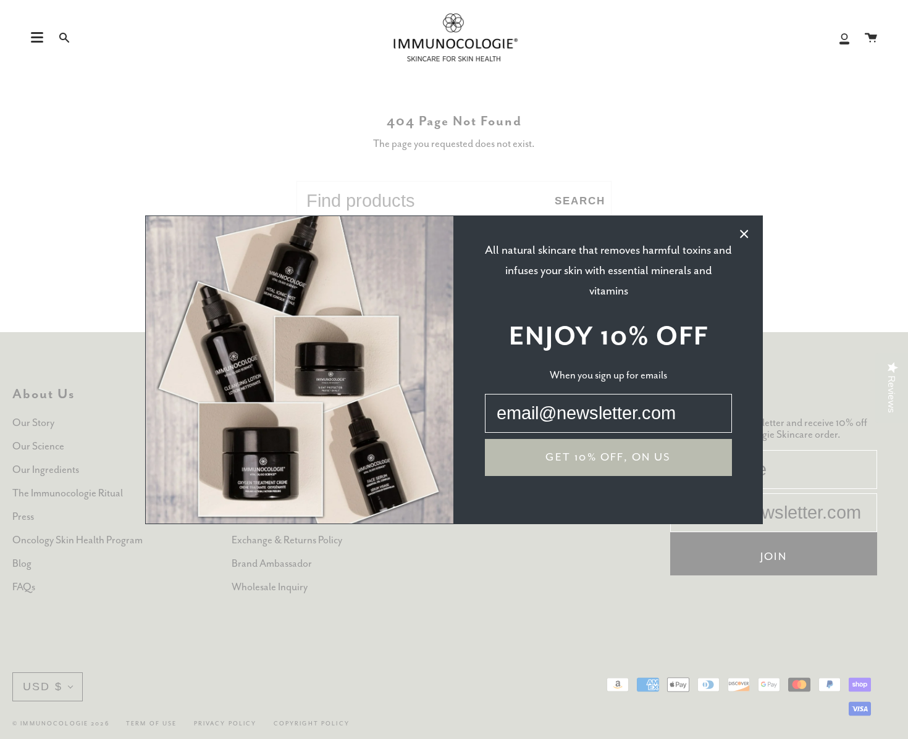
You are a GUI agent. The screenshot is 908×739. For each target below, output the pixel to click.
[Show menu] (37, 37)
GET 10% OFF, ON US (608, 457)
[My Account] (844, 37)
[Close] (744, 234)
